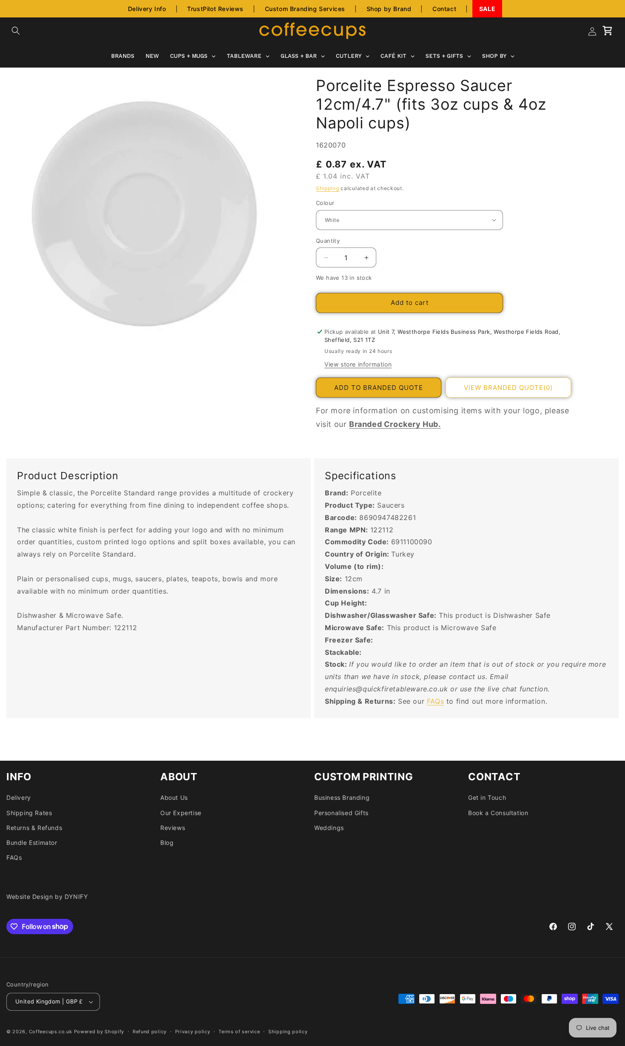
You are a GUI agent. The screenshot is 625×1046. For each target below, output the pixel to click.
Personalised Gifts (341, 812)
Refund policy (150, 1032)
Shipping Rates (29, 812)
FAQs (435, 701)
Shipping (327, 188)
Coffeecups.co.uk (50, 1032)
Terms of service (239, 1032)
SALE (487, 8)
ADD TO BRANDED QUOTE (378, 388)
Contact (444, 8)
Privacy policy (192, 1032)
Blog (166, 842)
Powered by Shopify (99, 1032)
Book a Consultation (498, 812)
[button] (15, 30)
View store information (358, 364)
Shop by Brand (389, 8)
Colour (325, 202)
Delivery (18, 797)
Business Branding (341, 797)
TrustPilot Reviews (215, 8)
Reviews (172, 827)
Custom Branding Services (305, 8)
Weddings (329, 827)
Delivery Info (147, 8)
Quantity (328, 240)
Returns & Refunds (34, 827)
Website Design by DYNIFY (47, 896)
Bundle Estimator (31, 842)
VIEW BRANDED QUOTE (508, 388)
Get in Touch (487, 797)
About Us (174, 797)
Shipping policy (288, 1032)
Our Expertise (181, 812)
